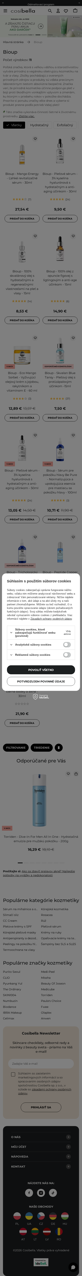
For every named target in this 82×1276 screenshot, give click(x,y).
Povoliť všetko (41, 670)
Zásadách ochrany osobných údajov (51, 618)
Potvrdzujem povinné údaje (41, 681)
